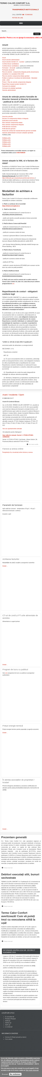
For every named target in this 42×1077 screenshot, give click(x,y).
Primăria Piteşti (10, 1019)
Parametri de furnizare (12, 505)
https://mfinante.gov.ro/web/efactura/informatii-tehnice (19, 178)
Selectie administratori (9, 90)
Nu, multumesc (15, 1074)
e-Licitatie (8, 1027)
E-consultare (9, 1017)
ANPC (7, 1025)
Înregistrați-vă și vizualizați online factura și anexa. (17, 452)
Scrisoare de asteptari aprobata (11, 88)
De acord (5, 1074)
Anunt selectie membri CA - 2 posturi (13, 62)
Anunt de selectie (7, 116)
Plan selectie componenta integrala (13, 124)
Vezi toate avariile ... (34, 444)
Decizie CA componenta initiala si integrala (15, 118)
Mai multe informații (32, 1070)
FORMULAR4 (6, 144)
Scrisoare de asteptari (9, 86)
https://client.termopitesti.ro (11, 206)
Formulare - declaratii (8, 68)
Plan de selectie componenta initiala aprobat (15, 76)
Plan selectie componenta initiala (12, 122)
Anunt (4, 58)
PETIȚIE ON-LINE (17, 18)
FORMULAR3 (6, 142)
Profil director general (8, 128)
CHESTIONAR (20, 152)
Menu (21, 23)
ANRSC (8, 1023)
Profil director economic (9, 126)
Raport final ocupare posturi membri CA (14, 84)
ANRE (7, 1021)
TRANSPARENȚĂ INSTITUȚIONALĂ (25, 9)
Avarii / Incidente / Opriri (13, 395)
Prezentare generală (14, 837)
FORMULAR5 (6, 146)
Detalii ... (5, 566)
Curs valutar (8, 1039)
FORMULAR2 (6, 140)
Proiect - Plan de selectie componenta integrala (16, 82)
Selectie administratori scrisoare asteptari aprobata (17, 133)
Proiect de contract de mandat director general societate (19, 131)
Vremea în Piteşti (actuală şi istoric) (15, 1037)
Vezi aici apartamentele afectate (12, 428)
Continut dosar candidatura (10, 64)
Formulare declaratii (8, 70)
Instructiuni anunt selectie (10, 120)
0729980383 (28, 14)
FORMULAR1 (6, 138)
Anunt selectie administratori (10, 60)
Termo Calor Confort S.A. (15, 3)
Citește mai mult (9, 867)
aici (13, 283)
